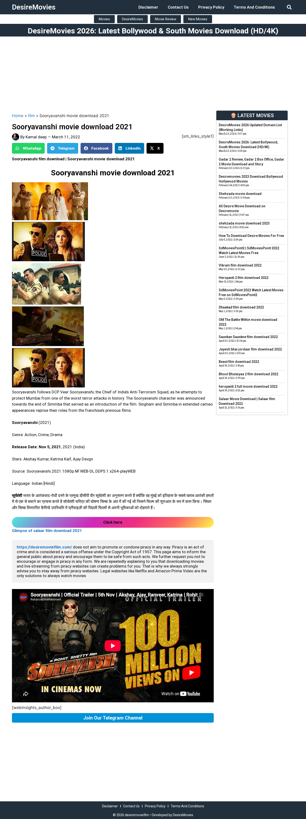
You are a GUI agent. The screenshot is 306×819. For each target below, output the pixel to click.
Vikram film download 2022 (240, 265)
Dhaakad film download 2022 (241, 307)
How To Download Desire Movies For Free (251, 236)
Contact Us (178, 7)
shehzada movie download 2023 (244, 223)
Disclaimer (148, 7)
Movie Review (165, 19)
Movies (104, 19)
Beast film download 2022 (239, 362)
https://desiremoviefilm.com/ (44, 547)
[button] (289, 7)
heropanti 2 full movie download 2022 (248, 386)
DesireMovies (33, 7)
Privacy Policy (211, 7)
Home (17, 115)
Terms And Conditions (254, 7)
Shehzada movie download (240, 194)
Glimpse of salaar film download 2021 (47, 530)
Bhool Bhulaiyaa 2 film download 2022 (248, 374)
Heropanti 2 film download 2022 (243, 278)
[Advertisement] (153, 72)
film (31, 115)
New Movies (197, 19)
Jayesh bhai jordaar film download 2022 (250, 349)
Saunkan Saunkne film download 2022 (248, 337)
